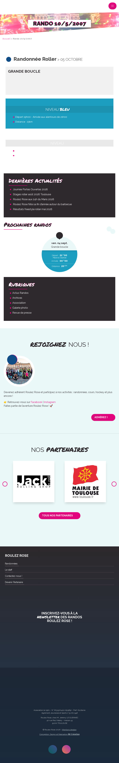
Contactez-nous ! (13, 576)
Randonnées (11, 563)
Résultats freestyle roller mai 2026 (32, 209)
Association (19, 302)
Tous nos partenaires (57, 515)
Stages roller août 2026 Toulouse (32, 194)
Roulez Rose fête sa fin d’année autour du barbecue (42, 204)
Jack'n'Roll (34, 464)
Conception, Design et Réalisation (60, 734)
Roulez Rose (6, 6)
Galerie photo (20, 307)
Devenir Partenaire (14, 582)
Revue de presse (21, 312)
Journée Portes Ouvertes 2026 (30, 189)
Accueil (6, 39)
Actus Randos (20, 292)
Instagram (50, 402)
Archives (17, 297)
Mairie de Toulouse (85, 464)
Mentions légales (69, 730)
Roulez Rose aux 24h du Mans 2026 (33, 199)
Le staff (8, 570)
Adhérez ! (101, 417)
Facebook (36, 402)
